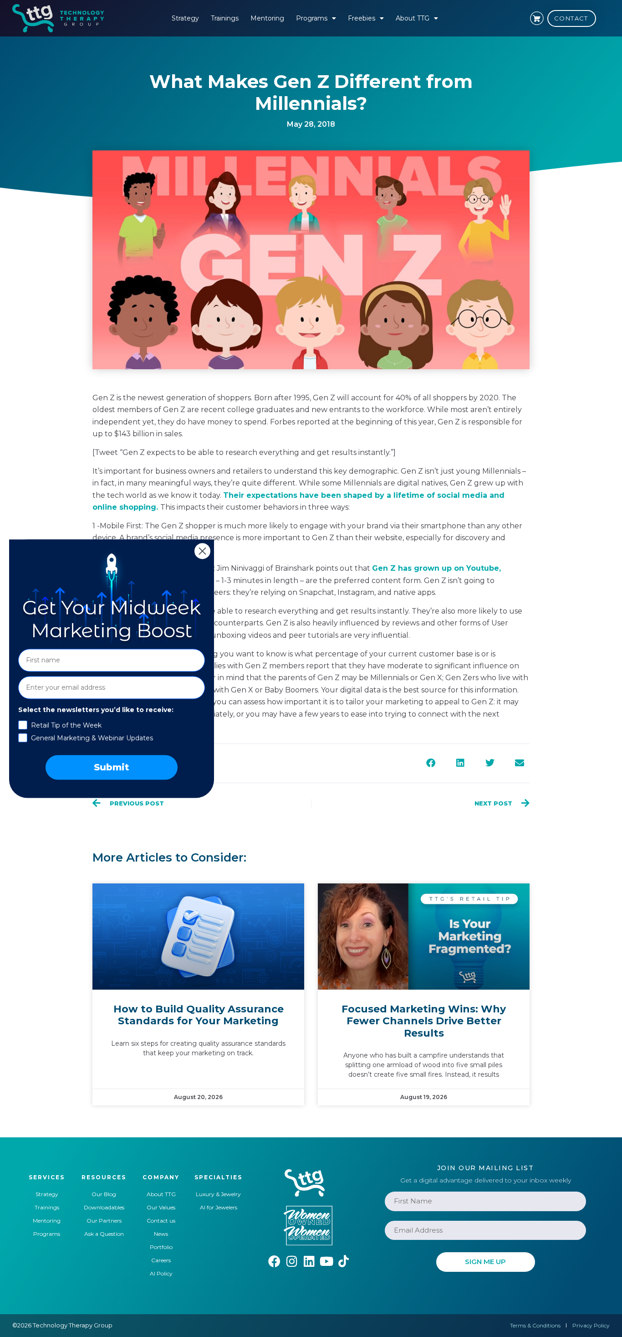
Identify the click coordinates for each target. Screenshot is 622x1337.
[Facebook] (274, 1261)
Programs (311, 18)
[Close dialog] (202, 551)
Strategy (185, 18)
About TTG (412, 18)
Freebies (361, 18)
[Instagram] (292, 1261)
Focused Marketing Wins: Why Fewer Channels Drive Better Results (424, 1021)
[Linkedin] (309, 1261)
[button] (430, 763)
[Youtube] (326, 1261)
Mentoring (267, 18)
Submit (111, 767)
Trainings (225, 18)
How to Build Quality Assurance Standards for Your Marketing (198, 1015)
